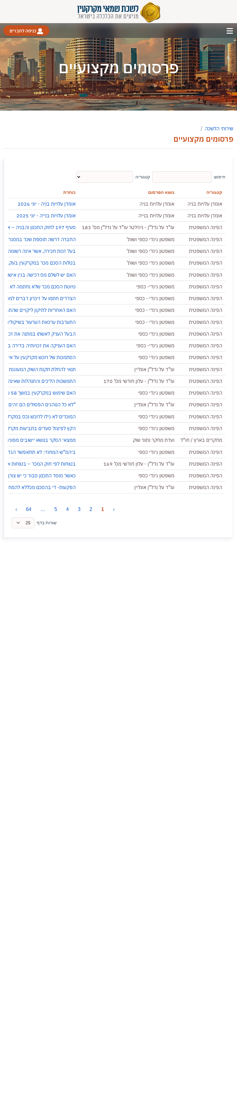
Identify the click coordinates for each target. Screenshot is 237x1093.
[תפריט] (230, 31)
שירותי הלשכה (219, 128)
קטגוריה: (141, 176)
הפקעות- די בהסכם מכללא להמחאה (39, 487)
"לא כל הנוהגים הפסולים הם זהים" (41, 404)
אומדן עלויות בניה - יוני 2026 (47, 204)
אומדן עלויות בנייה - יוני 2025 (46, 215)
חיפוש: (218, 176)
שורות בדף (46, 522)
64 (28, 509)
